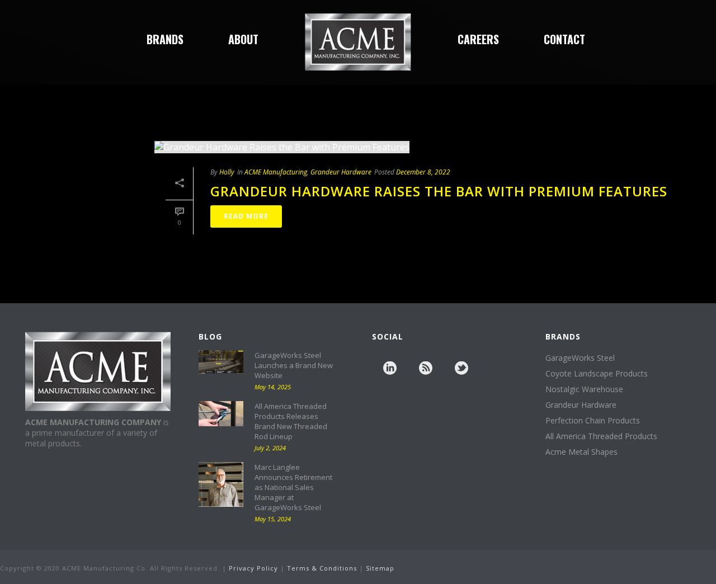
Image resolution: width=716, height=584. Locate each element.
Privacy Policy (253, 568)
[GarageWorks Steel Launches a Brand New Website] (221, 362)
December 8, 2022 (423, 172)
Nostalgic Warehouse (584, 389)
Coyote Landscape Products (596, 374)
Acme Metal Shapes (581, 452)
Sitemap (380, 568)
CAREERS (478, 39)
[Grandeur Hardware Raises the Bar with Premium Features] (429, 146)
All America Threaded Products (601, 436)
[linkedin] (390, 368)
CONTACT (564, 39)
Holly (226, 172)
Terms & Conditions (322, 568)
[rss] (425, 368)
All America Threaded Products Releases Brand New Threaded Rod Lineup (291, 421)
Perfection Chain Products (592, 421)
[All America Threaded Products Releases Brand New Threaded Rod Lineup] (221, 413)
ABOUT (243, 39)
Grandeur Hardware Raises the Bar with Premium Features (438, 191)
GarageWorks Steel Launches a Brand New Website (294, 365)
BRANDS (165, 39)
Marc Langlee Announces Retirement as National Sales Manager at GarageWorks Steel (293, 487)
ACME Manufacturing (275, 172)
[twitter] (461, 368)
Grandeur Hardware (340, 172)
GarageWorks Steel (580, 358)
